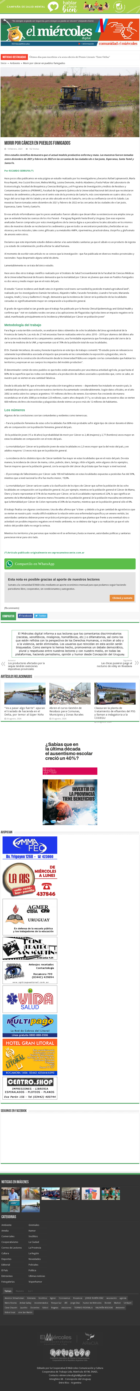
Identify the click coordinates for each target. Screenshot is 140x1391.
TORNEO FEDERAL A (83, 1307)
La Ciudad (34, 1242)
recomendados (41, 1303)
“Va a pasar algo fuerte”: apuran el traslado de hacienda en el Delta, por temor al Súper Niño (24, 711)
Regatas (54, 1307)
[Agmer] (30, 917)
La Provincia (35, 1247)
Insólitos (33, 1236)
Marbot (117, 1303)
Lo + (30, 1291)
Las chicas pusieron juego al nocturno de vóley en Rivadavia (114, 663)
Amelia (5, 1230)
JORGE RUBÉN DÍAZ (94, 1298)
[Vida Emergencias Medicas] (30, 999)
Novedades (35, 1259)
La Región (34, 1253)
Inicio (4, 63)
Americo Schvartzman (14, 1298)
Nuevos (20, 1291)
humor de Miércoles (92, 1303)
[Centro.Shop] (30, 1088)
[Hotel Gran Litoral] (30, 1057)
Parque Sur (56, 1303)
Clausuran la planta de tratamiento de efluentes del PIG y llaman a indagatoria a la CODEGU (114, 713)
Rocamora (77, 1298)
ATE (66, 1303)
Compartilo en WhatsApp (35, 564)
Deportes (6, 1259)
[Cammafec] (30, 847)
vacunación (111, 1298)
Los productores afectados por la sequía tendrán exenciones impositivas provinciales (26, 665)
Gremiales (34, 1225)
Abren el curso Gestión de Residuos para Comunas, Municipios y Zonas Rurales (66, 711)
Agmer (53, 1298)
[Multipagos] (30, 1025)
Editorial (5, 1264)
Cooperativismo (9, 1242)
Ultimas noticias (37, 1276)
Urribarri (127, 1303)
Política (32, 1270)
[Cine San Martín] (30, 948)
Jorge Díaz (75, 1303)
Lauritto (23, 1307)
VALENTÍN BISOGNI (104, 1307)
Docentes (34, 1307)
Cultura (5, 1253)
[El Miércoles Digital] (70, 31)
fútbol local (10, 1312)
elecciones (66, 1307)
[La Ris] (30, 879)
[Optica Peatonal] (30, 972)
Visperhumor (35, 1281)
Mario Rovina (11, 1303)
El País (4, 1270)
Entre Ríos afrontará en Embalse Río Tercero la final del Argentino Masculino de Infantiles (73, 57)
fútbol (45, 1307)
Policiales (33, 1264)
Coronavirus (64, 1298)
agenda (123, 1298)
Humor (32, 1230)
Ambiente (15, 63)
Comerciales (7, 1236)
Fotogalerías (8, 1281)
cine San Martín (25, 1312)
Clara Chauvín (11, 1307)
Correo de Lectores (11, 1247)
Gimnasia (31, 1298)
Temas (7, 1291)
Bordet (108, 1303)
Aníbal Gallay (25, 1303)
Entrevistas (7, 1276)
